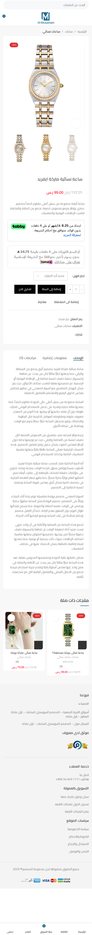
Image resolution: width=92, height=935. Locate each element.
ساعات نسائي (51, 31)
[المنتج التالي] (7, 32)
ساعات (69, 31)
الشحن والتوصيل (79, 851)
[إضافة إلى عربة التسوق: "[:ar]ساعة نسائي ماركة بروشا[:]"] (38, 645)
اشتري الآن (25, 289)
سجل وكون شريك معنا (75, 797)
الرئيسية (82, 31)
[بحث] (7, 5)
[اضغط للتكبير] (76, 123)
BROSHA (68, 662)
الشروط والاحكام (79, 837)
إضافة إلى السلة (51, 289)
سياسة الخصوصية (78, 829)
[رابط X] (67, 334)
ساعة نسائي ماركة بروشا (24, 652)
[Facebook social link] (72, 334)
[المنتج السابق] (16, 32)
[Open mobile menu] (87, 17)
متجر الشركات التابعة (77, 812)
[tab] (78, 357)
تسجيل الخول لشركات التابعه (72, 804)
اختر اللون (79, 276)
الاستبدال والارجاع (78, 844)
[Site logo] (46, 17)
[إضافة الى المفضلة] (55, 618)
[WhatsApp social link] (62, 334)
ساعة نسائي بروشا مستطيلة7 (68, 652)
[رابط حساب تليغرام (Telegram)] (57, 334)
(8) (61, 666)
